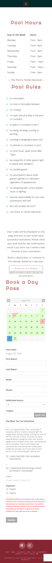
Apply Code (40, 415)
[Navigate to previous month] (8, 300)
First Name (12, 359)
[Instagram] (30, 545)
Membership (42, 552)
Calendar (21, 552)
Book (13, 552)
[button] (26, 4)
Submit (11, 520)
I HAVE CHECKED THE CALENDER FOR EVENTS (25, 457)
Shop (26, 554)
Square (13, 493)
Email (9, 379)
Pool (29, 552)
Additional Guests (14, 400)
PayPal (13, 489)
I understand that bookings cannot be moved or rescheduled (25, 469)
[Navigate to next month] (43, 300)
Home (7, 552)
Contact (19, 554)
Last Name (11, 369)
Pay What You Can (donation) (20, 421)
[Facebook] (22, 545)
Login (32, 554)
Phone (9, 390)
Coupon (9, 410)
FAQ (34, 552)
